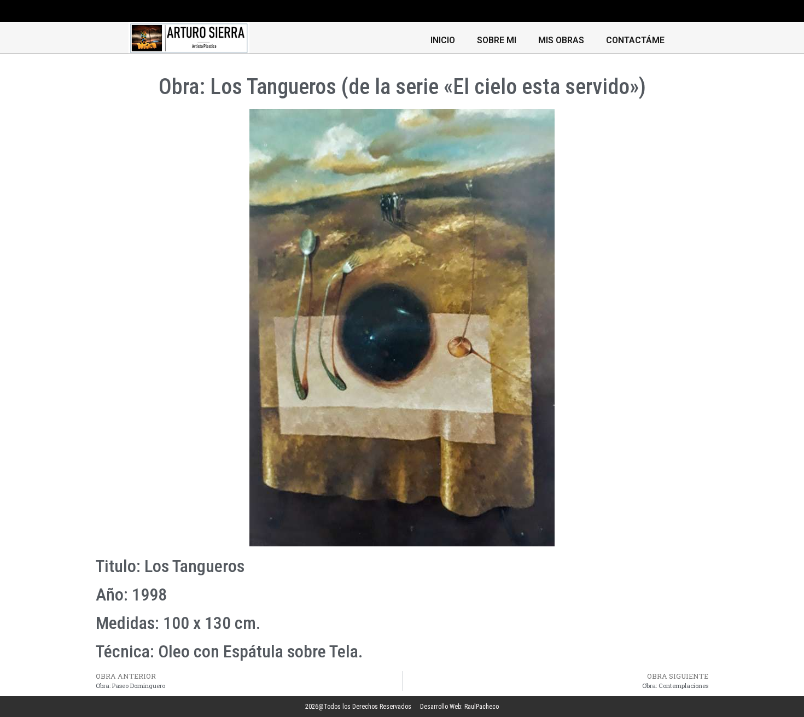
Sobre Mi (496, 40)
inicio (442, 40)
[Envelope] (439, 11)
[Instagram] (390, 11)
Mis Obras (561, 40)
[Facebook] (365, 11)
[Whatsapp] (415, 11)
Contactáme (635, 40)
